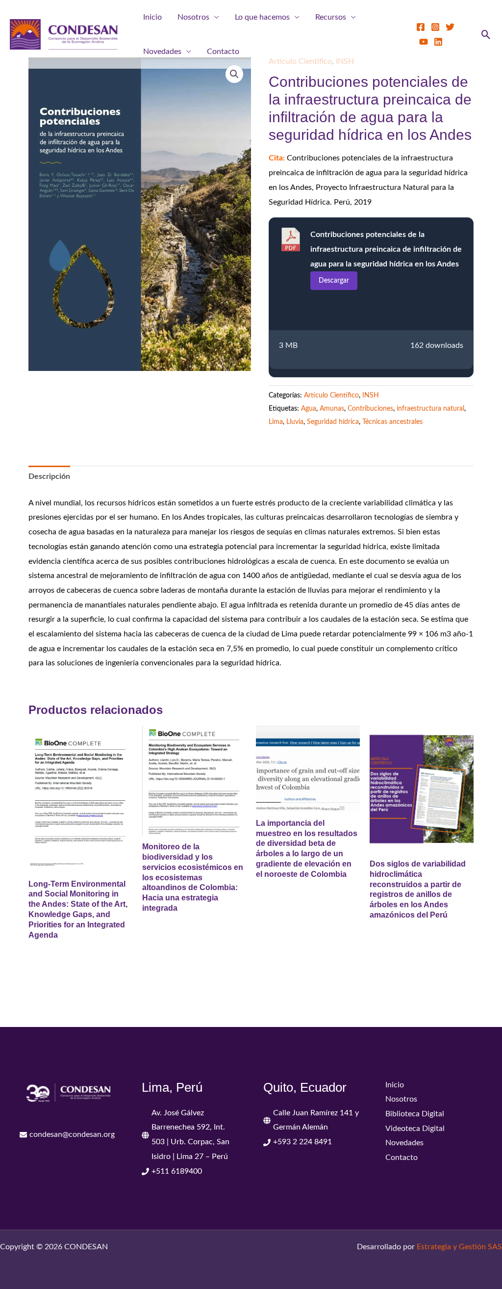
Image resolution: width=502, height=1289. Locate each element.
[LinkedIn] (438, 41)
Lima (276, 421)
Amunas (332, 408)
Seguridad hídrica (333, 421)
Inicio (152, 17)
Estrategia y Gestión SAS (459, 1247)
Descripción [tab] (49, 476)
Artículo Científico (331, 395)
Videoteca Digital (415, 1128)
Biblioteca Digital (414, 1114)
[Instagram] (435, 27)
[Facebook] (420, 27)
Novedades (162, 51)
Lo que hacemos (262, 17)
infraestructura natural (430, 408)
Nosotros (193, 17)
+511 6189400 (176, 1171)
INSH (370, 395)
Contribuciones (370, 408)
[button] (486, 34)
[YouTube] (423, 41)
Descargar (334, 280)
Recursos (330, 17)
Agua (308, 408)
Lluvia (294, 421)
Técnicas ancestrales (392, 421)
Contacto (223, 51)
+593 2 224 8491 (302, 1142)
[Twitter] (450, 27)
